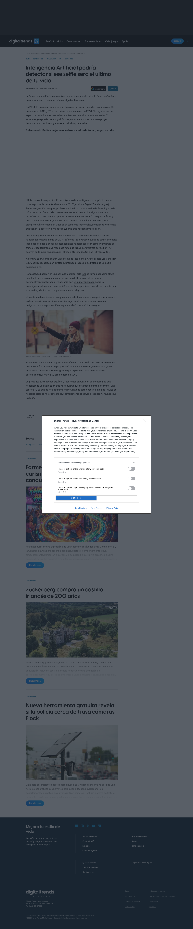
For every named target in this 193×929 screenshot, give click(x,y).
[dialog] (96, 464)
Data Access (96, 508)
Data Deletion (80, 508)
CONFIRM (76, 498)
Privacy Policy (112, 508)
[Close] (145, 421)
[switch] (131, 469)
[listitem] (96, 462)
